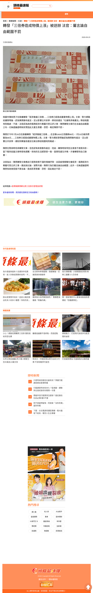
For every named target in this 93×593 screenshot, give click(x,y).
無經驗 (46, 531)
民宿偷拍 (59, 531)
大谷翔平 (59, 511)
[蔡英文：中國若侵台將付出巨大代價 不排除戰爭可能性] (46, 348)
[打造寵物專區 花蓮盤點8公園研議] (76, 348)
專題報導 (12, 21)
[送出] (50, 6)
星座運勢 (34, 517)
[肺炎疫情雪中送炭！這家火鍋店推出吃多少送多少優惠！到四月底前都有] (17, 287)
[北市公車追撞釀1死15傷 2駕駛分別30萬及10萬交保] (17, 348)
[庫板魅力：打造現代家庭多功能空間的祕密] (76, 323)
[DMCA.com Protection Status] (46, 584)
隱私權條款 (53, 579)
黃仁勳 (34, 512)
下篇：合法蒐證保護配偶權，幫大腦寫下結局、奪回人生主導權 (47, 412)
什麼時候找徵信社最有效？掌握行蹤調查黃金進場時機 (47, 381)
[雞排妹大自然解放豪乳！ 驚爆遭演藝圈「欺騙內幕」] (46, 287)
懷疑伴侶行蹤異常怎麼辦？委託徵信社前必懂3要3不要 (47, 397)
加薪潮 (59, 526)
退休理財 (59, 517)
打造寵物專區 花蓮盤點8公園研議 (75, 359)
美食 (46, 517)
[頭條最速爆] (16, 6)
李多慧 (59, 521)
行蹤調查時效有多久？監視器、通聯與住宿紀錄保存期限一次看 (47, 389)
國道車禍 (46, 521)
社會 (20, 21)
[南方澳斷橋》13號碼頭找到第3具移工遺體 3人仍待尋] (76, 261)
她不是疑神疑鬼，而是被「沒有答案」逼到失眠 (48, 404)
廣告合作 (42, 579)
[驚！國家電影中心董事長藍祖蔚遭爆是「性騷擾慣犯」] (76, 287)
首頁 (5, 21)
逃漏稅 (34, 531)
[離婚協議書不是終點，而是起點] (46, 323)
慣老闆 (34, 526)
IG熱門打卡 (34, 521)
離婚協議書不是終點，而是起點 (45, 333)
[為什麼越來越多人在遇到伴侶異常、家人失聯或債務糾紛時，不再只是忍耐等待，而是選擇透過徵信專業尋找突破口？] (17, 261)
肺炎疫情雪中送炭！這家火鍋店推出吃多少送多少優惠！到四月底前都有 (16, 300)
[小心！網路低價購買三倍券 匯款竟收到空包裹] (17, 323)
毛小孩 (46, 511)
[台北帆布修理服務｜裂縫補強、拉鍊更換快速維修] (46, 261)
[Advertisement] (46, 228)
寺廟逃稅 (46, 526)
